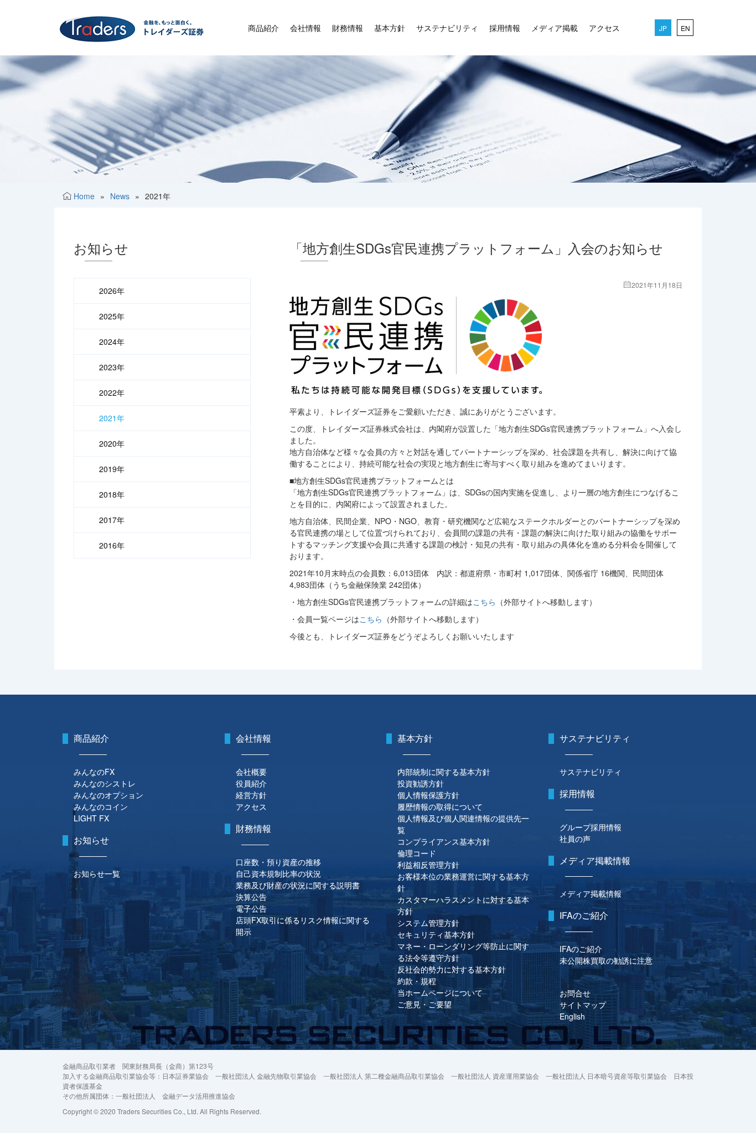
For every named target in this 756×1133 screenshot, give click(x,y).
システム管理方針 (428, 922)
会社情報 (305, 27)
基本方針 (389, 27)
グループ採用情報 (591, 826)
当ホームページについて (440, 992)
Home (84, 195)
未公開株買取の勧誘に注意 (606, 960)
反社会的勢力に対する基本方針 (451, 969)
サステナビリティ (447, 27)
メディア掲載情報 (591, 893)
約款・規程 (416, 980)
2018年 (112, 494)
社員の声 (575, 838)
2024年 (112, 341)
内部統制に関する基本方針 (443, 771)
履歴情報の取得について (440, 806)
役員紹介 (251, 783)
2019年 (112, 468)
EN (685, 28)
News (120, 195)
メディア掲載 (554, 27)
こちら (484, 601)
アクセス (604, 27)
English (572, 1016)
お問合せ (575, 993)
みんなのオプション (108, 794)
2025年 (112, 316)
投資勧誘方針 (420, 783)
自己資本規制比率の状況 (278, 873)
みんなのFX (94, 771)
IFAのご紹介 (581, 948)
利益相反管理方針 (428, 864)
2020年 (112, 443)
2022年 (112, 392)
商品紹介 (263, 27)
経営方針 (251, 794)
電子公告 (251, 908)
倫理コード (416, 852)
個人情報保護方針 (428, 794)
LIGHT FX (91, 818)
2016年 (112, 545)
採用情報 (504, 27)
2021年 (112, 417)
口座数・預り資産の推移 (278, 861)
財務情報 (347, 27)
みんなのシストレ (105, 783)
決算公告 (251, 896)
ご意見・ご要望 (424, 1004)
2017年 (112, 519)
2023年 (112, 367)
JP (663, 28)
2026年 (112, 290)
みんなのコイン (101, 806)
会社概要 (251, 771)
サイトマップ (583, 1004)
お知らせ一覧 (97, 873)
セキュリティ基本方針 (436, 934)
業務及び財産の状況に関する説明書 (298, 885)
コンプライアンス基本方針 (443, 841)
